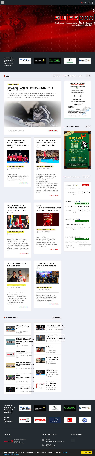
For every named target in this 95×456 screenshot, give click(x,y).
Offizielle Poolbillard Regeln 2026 (51, 383)
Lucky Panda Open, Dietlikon (76, 189)
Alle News (56, 76)
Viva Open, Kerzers (50, 347)
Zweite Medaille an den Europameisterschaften (25, 388)
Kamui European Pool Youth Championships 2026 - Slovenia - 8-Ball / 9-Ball (17, 144)
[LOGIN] (89, 3)
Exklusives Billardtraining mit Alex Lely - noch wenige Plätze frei (30, 89)
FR (85, 3)
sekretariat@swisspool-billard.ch (54, 441)
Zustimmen (87, 452)
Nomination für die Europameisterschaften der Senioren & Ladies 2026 (25, 340)
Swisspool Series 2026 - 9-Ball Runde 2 (17, 264)
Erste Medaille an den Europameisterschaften (55, 326)
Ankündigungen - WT (73, 127)
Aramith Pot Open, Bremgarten (77, 207)
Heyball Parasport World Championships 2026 (46, 265)
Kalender (86, 177)
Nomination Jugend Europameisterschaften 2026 (25, 364)
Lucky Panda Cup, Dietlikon (75, 224)
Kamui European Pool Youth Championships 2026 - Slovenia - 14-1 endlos (16, 209)
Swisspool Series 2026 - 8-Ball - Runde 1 (52, 370)
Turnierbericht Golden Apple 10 (52, 358)
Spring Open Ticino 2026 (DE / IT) (22, 327)
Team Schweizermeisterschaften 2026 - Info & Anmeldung (48, 207)
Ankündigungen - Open (73, 76)
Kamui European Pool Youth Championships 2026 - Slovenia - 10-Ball (46, 144)
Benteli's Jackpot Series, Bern (77, 242)
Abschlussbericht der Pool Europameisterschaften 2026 (25, 376)
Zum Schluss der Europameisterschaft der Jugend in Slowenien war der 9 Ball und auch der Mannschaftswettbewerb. (18, 177)
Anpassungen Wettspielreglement (24, 352)
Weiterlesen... (53, 131)
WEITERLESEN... (24, 183)
